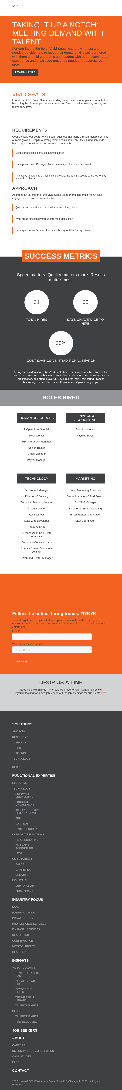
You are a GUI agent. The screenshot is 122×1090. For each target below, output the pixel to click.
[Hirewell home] (25, 8)
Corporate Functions (28, 834)
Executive (19, 783)
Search (21, 742)
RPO (18, 747)
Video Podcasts (23, 968)
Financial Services (26, 929)
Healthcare (21, 952)
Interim (20, 753)
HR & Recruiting (26, 839)
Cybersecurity (26, 829)
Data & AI (21, 823)
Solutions (22, 724)
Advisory (19, 731)
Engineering (24, 891)
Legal (19, 853)
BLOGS (16, 1011)
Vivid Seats (28, 94)
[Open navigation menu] (106, 7)
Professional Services (29, 924)
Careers (18, 1045)
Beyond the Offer (23, 991)
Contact (20, 1071)
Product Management (24, 803)
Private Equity (22, 918)
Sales (19, 864)
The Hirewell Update (25, 999)
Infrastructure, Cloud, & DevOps (27, 811)
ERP (18, 818)
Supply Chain (25, 886)
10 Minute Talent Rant (27, 974)
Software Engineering (24, 795)
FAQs (15, 1062)
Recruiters (20, 767)
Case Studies (21, 1056)
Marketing (85, 478)
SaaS (16, 907)
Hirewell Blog (26, 1021)
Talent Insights (26, 1005)
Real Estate (21, 935)
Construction (22, 940)
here (103, 693)
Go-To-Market (22, 859)
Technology (36, 478)
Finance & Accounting (85, 417)
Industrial (20, 880)
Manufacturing (23, 912)
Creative (21, 875)
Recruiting (20, 737)
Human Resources (37, 418)
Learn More (25, 72)
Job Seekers (24, 1030)
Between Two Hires (25, 983)
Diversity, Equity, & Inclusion (33, 1050)
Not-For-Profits (24, 946)
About (18, 1038)
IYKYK (89, 613)
